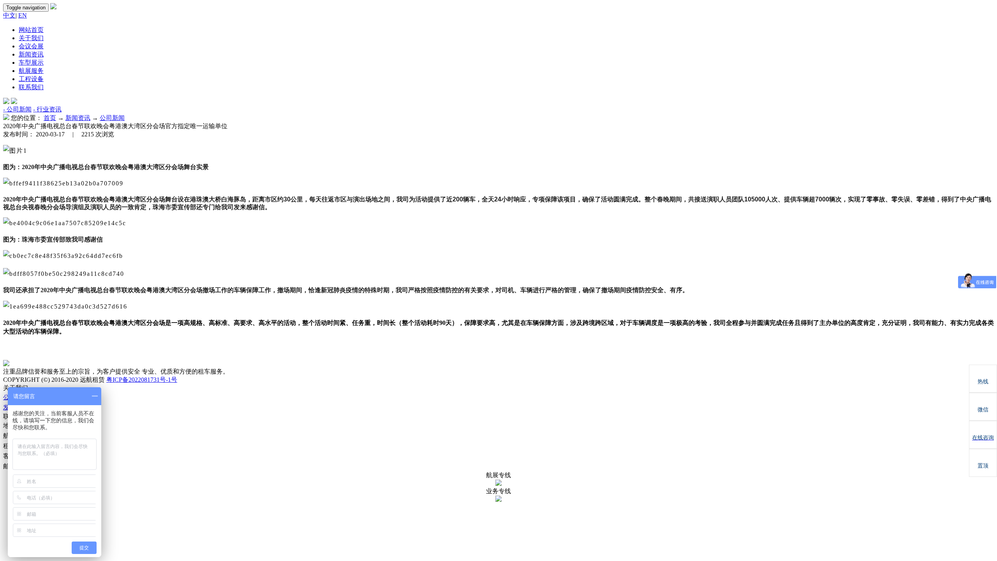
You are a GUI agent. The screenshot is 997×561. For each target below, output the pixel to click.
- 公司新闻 (17, 109)
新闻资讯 (31, 54)
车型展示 (31, 62)
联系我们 (31, 87)
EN (22, 15)
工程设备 (31, 79)
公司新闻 (112, 118)
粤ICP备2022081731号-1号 (141, 379)
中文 (9, 15)
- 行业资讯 (47, 109)
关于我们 (31, 38)
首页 (50, 118)
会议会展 (31, 46)
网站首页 (31, 29)
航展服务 (31, 70)
